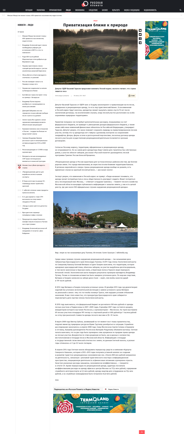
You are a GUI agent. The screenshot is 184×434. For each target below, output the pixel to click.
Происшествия (55, 10)
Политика (41, 10)
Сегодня (28, 10)
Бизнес (105, 10)
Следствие (93, 10)
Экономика (79, 10)
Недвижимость (150, 10)
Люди (68, 10)
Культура (116, 10)
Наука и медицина (132, 10)
